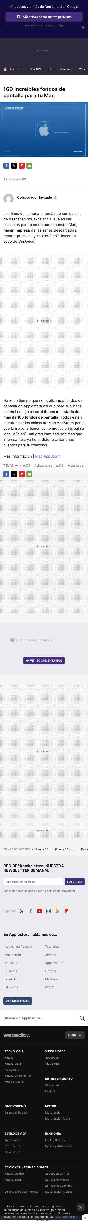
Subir (71, 1035)
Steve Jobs (16, 69)
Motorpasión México (59, 1191)
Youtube (39, 910)
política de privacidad (61, 891)
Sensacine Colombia (58, 1185)
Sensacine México (57, 1179)
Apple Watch (54, 963)
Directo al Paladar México (21, 1191)
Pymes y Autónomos (59, 1146)
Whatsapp (66, 69)
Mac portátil (13, 954)
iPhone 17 (11, 987)
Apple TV (11, 963)
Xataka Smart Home (18, 1075)
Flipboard (22, 166)
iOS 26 (50, 987)
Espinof (50, 1091)
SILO (51, 69)
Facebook (6, 166)
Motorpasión (53, 1112)
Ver (46, 660)
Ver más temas (18, 1001)
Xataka (9, 1057)
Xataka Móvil (13, 1063)
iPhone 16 (42, 849)
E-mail (29, 166)
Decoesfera (12, 1146)
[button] (37, 197)
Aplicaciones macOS (48, 465)
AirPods (50, 954)
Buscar (82, 1018)
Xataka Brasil (13, 1179)
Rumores (11, 971)
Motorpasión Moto (57, 1118)
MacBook (51, 979)
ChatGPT (35, 69)
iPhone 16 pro (64, 849)
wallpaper (77, 465)
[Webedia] (16, 1037)
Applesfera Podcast (18, 946)
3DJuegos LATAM (57, 1173)
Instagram (48, 910)
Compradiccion (14, 1152)
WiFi (82, 69)
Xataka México (14, 1173)
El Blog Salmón (55, 1140)
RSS (57, 910)
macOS (25, 465)
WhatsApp (12, 979)
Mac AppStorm (48, 456)
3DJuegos (52, 1057)
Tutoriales (52, 946)
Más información (66, 1216)
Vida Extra (52, 1063)
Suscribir (74, 881)
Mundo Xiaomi (14, 1081)
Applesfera (12, 1069)
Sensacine (52, 1085)
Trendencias (13, 1140)
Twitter (14, 166)
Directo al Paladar (16, 1112)
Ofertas (50, 971)
